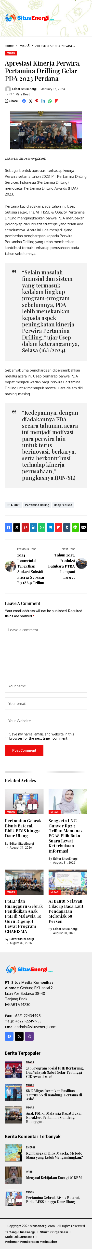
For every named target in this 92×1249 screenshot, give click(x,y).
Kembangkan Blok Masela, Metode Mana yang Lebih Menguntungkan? (54, 1155)
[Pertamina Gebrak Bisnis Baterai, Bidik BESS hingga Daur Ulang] (13, 1197)
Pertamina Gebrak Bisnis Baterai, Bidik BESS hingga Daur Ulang (23, 828)
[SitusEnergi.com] (29, 18)
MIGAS (24, 46)
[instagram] (29, 1036)
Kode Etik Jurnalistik (19, 1237)
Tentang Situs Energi (20, 1232)
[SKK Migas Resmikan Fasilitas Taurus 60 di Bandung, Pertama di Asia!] (13, 1092)
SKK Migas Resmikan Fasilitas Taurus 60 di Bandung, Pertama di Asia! (54, 1095)
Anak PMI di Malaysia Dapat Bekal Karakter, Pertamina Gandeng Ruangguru (53, 1117)
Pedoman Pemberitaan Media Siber (31, 1242)
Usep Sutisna (63, 505)
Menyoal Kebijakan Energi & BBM (54, 1177)
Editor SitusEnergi (24, 89)
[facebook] (9, 1036)
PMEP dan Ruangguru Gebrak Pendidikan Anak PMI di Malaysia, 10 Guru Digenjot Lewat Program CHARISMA (24, 916)
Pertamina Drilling (37, 505)
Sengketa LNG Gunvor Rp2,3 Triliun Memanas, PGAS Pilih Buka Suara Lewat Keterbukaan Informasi (66, 835)
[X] (19, 1036)
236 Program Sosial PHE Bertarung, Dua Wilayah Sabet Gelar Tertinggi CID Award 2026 (55, 1072)
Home (9, 46)
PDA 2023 (13, 505)
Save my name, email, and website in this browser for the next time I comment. (41, 736)
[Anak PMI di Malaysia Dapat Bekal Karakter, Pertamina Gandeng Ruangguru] (13, 1115)
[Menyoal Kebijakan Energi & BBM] (13, 1175)
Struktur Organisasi (54, 1232)
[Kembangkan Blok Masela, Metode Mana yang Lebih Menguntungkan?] (13, 1152)
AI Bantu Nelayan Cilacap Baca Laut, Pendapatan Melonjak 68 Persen (66, 911)
